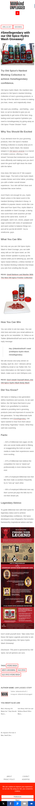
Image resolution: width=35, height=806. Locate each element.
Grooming (18, 27)
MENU (17, 13)
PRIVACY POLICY (9, 779)
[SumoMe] (31, 803)
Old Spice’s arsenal (16, 151)
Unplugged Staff (23, 688)
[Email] (24, 803)
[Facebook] (10, 803)
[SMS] (17, 803)
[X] (3, 803)
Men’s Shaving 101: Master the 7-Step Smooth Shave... (9, 711)
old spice (21, 670)
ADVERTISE (26, 779)
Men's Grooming (8, 670)
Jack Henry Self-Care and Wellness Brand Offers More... (25, 711)
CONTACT (26, 776)
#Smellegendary (19, 419)
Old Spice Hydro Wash (11, 675)
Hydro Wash (12, 666)
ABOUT (9, 776)
